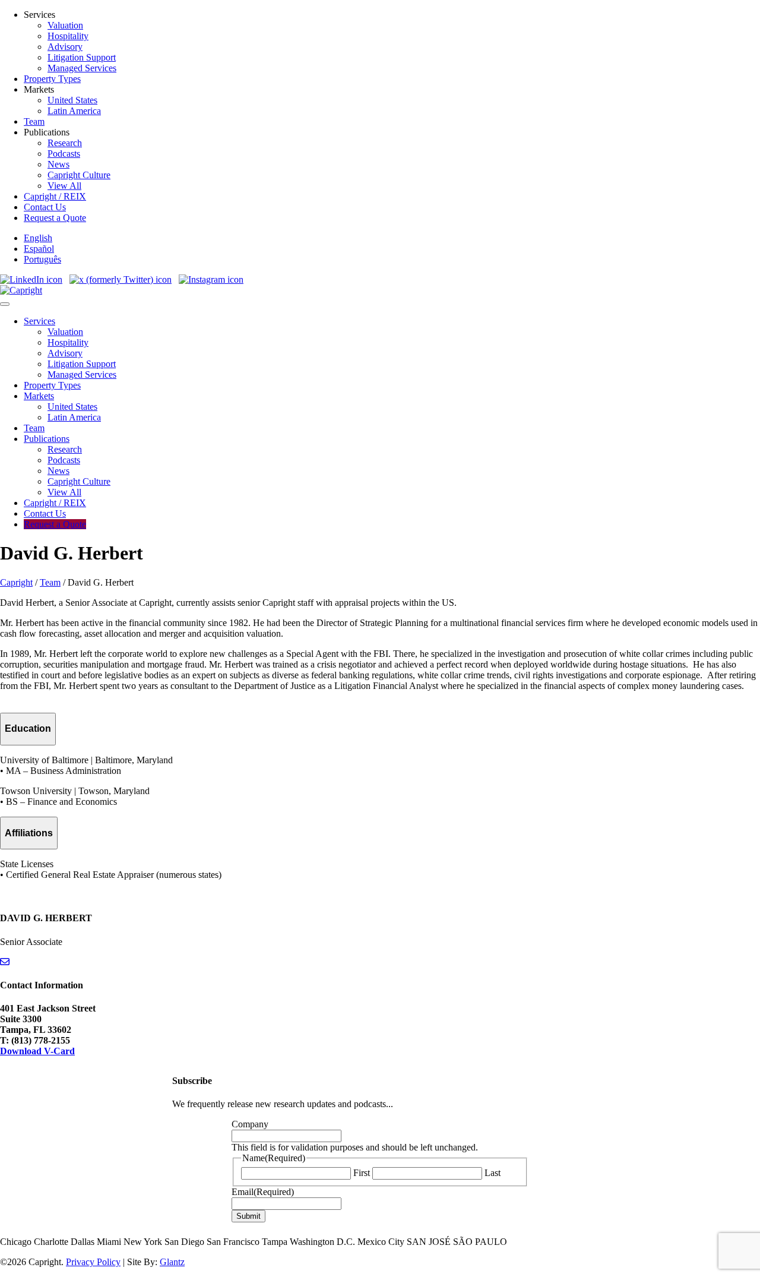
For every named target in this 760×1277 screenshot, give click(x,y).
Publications (46, 439)
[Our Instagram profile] (211, 279)
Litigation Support (82, 57)
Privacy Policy (93, 1262)
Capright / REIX (55, 196)
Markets (39, 396)
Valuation (65, 25)
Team (34, 121)
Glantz (172, 1262)
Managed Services (82, 68)
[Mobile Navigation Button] (5, 304)
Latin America (74, 111)
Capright (16, 582)
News (58, 164)
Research (65, 143)
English (38, 238)
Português (42, 259)
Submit (248, 1216)
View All (64, 186)
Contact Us (45, 207)
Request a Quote (55, 218)
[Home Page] (21, 290)
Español (39, 249)
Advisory (65, 47)
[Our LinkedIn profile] (31, 279)
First (361, 1173)
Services (39, 321)
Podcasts (64, 153)
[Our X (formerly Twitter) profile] (120, 279)
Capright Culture (79, 175)
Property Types (52, 79)
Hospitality (68, 36)
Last (492, 1173)
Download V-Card (37, 1051)
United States (72, 100)
